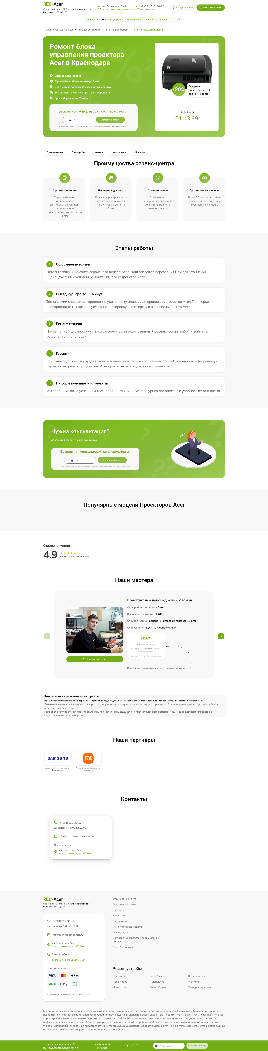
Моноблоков (157, 976)
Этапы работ (78, 152)
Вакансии (151, 19)
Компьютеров (196, 976)
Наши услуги (120, 932)
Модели (98, 152)
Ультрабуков (158, 987)
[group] (57, 761)
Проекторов (120, 981)
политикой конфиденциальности (115, 126)
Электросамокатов (199, 987)
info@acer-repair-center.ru (67, 934)
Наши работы (119, 152)
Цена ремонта (134, 19)
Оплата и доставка (124, 904)
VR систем (194, 981)
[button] (221, 636)
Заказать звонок (212, 7)
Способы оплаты (123, 947)
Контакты (165, 19)
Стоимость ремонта (124, 898)
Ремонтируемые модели (127, 926)
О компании (92, 19)
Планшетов (157, 981)
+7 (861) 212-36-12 (152, 6)
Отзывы (178, 19)
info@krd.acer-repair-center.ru (76, 836)
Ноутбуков (119, 976)
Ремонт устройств (114, 19)
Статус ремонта (184, 7)
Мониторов (119, 987)
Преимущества (55, 152)
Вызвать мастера (96, 659)
